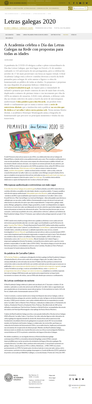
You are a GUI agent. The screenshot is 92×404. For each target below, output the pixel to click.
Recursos (9, 38)
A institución (17, 8)
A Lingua (8, 8)
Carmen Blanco (44, 227)
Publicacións (31, 4)
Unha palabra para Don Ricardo (35, 34)
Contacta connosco (34, 387)
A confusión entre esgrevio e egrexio (48, 266)
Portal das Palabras (62, 28)
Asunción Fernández (26, 239)
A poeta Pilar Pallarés (16, 225)
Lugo (40, 177)
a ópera (61, 175)
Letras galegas (30, 8)
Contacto (62, 3)
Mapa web (52, 375)
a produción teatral (29, 266)
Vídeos (73, 34)
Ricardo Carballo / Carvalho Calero (18, 28)
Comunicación (42, 8)
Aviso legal (52, 378)
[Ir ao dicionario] (70, 8)
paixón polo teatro (51, 175)
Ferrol (35, 177)
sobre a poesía (16, 266)
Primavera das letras (43, 28)
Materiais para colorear (27, 168)
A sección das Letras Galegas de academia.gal (19, 189)
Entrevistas (56, 34)
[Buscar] (69, 3)
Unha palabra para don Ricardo (36, 193)
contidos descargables (16, 170)
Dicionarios (54, 8)
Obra (18, 34)
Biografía (9, 34)
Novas (65, 34)
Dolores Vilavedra (20, 232)
